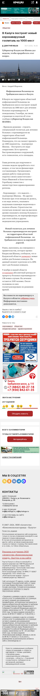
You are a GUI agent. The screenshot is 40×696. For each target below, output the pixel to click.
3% (6, 406)
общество (18, 326)
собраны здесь (27, 298)
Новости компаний (11, 457)
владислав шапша (9, 329)
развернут (26, 256)
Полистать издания (9, 531)
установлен (7, 272)
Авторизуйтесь (20, 439)
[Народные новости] (32, 2)
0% (3, 406)
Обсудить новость (20, 414)
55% (30, 406)
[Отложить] (19, 80)
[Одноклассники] (6, 316)
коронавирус (8, 326)
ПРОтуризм (27, 23)
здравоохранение (25, 329)
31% (12, 406)
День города (15, 23)
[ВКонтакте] (3, 316)
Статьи (30, 19)
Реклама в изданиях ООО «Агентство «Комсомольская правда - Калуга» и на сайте (17, 554)
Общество (6, 28)
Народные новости (18, 19)
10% (18, 406)
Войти (36, 2)
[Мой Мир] (9, 316)
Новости (6, 19)
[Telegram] (13, 316)
